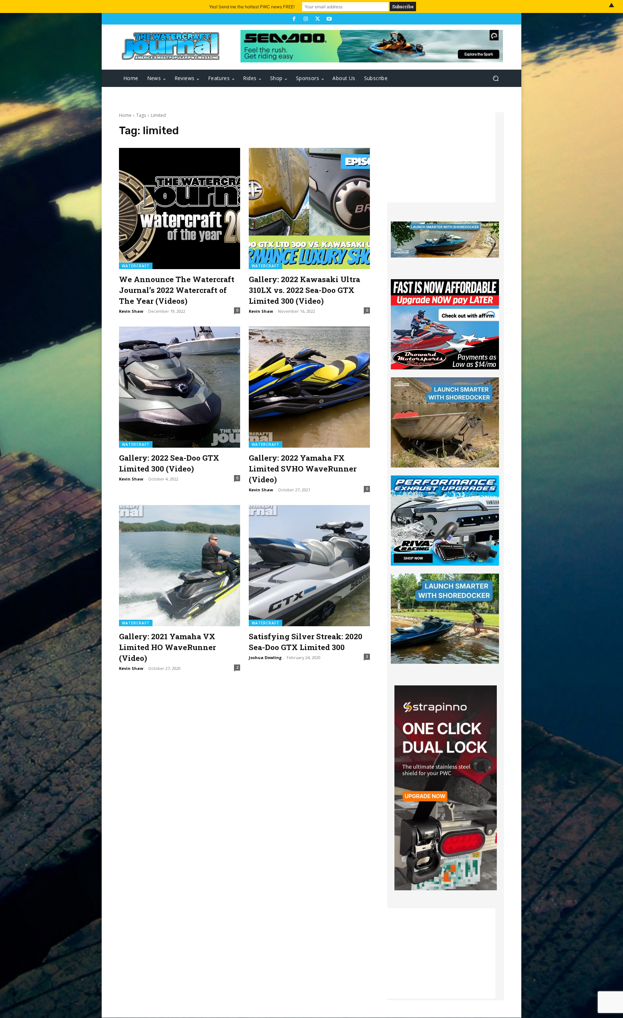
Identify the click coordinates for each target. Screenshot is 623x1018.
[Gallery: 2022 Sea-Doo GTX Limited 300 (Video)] (179, 387)
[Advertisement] (441, 157)
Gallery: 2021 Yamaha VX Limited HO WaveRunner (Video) (167, 647)
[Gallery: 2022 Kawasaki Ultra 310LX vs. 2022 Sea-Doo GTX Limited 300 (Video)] (309, 208)
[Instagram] (306, 19)
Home (125, 115)
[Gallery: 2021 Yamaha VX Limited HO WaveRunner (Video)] (179, 565)
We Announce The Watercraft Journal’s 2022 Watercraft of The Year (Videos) (176, 290)
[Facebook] (294, 19)
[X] (317, 19)
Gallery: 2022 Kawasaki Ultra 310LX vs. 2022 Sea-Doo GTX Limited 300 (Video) (304, 290)
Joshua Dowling (265, 657)
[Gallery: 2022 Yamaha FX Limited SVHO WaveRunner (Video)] (309, 387)
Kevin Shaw (131, 311)
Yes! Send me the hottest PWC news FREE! (252, 6)
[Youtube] (329, 19)
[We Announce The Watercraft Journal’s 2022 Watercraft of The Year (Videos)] (179, 208)
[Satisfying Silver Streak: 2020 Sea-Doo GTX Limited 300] (309, 565)
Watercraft (136, 265)
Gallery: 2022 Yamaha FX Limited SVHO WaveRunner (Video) (303, 468)
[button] (495, 78)
